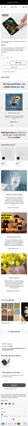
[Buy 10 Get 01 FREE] (10, 311)
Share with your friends (9, 71)
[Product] (8, 154)
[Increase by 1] (7, 63)
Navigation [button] (2, 6)
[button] (1, 108)
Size (2, 54)
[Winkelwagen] (26, 7)
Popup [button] (5, 165)
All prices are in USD (22, 416)
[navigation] (13, 36)
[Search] (4, 6)
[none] (1, 331)
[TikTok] (13, 404)
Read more (4, 52)
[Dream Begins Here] (14, 103)
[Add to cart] (3, 158)
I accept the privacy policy (10, 389)
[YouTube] (6, 404)
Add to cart (18, 63)
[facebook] (9, 404)
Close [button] (26, 2)
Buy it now (14, 67)
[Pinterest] (2, 404)
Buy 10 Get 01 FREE (5, 323)
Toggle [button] (26, 77)
